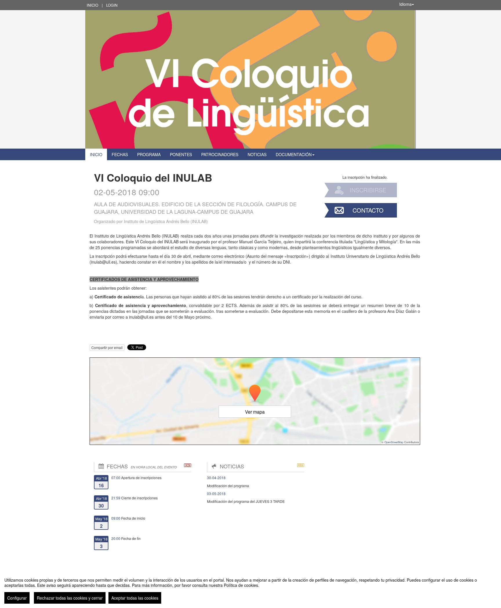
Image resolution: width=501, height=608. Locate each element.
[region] (250, 588)
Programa (149, 154)
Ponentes (181, 154)
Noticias (257, 154)
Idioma (405, 4)
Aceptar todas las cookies (134, 598)
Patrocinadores (219, 154)
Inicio (92, 5)
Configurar (17, 598)
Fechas (120, 154)
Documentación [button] (294, 154)
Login (111, 5)
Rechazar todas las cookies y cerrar (70, 598)
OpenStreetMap (393, 442)
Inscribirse (368, 190)
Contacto (368, 210)
